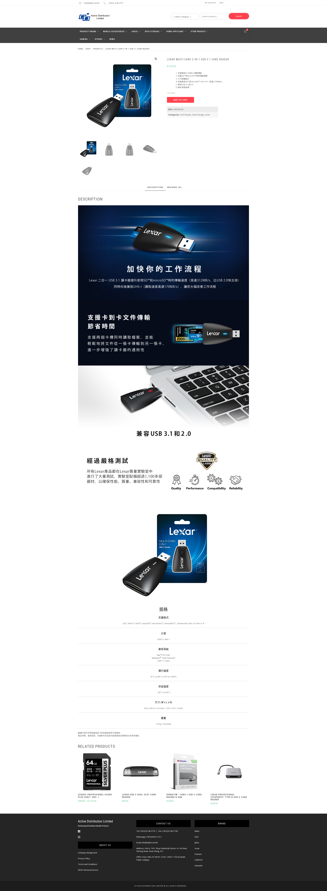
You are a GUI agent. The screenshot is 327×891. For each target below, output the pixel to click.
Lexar (207, 114)
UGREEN (198, 860)
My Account (210, 3)
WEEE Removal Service (88, 870)
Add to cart (180, 100)
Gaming (84, 39)
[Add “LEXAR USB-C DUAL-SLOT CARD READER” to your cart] (141, 772)
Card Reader (185, 114)
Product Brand (88, 31)
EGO (197, 836)
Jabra (197, 842)
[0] (245, 32)
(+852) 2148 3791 (116, 3)
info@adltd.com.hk (91, 3)
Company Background (87, 852)
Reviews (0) (174, 187)
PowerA (198, 854)
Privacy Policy (84, 858)
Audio (135, 31)
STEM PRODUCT (198, 31)
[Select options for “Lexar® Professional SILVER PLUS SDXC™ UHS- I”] (97, 772)
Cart (221, 3)
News (112, 39)
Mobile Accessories (114, 31)
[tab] (155, 187)
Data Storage (152, 31)
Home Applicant (175, 31)
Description (155, 187)
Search (239, 16)
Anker (197, 831)
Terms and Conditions (87, 864)
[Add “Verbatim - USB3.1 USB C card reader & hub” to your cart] (185, 772)
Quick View (97, 779)
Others (98, 39)
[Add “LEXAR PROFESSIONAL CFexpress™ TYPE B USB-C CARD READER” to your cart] (229, 772)
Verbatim (199, 865)
